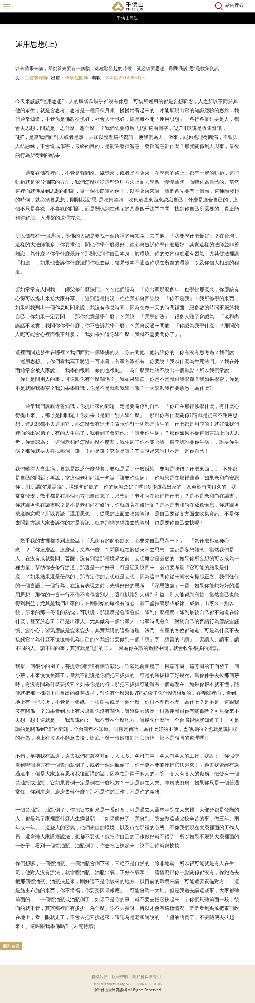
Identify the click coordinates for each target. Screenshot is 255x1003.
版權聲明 (120, 976)
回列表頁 (11, 946)
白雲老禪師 (36, 77)
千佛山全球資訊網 (127, 6)
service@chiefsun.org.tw (111, 984)
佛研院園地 (76, 77)
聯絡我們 (99, 976)
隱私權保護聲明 (146, 976)
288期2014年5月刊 (125, 77)
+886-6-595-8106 (149, 984)
